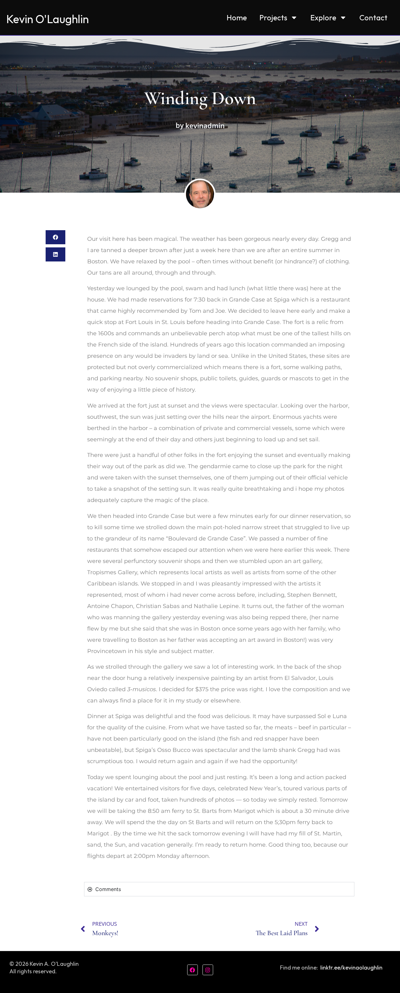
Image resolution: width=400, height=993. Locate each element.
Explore (323, 17)
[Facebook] (192, 970)
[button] (55, 237)
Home (237, 17)
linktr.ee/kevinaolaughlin (351, 967)
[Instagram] (207, 970)
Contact (373, 17)
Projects (273, 17)
